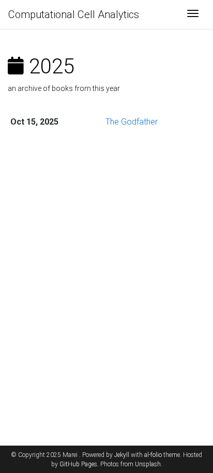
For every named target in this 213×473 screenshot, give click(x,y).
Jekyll (121, 455)
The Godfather (131, 122)
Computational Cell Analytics (73, 14)
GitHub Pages (78, 464)
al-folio (153, 455)
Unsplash (148, 464)
